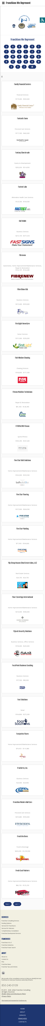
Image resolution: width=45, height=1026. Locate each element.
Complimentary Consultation (10, 931)
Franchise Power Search (9, 947)
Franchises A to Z (7, 942)
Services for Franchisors (9, 926)
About (22, 1012)
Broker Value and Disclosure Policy (14, 994)
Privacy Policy (6, 996)
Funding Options (6, 923)
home (22, 1009)
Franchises (22, 1018)
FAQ (3, 962)
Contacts (22, 1022)
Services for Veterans (8, 928)
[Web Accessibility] (42, 20)
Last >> (17, 904)
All (32, 67)
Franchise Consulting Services (10, 921)
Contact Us (5, 959)
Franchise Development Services (11, 933)
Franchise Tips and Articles (9, 967)
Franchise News (6, 964)
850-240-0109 (10, 985)
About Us (4, 957)
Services (22, 1015)
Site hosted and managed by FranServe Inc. (14, 1000)
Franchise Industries (7, 945)
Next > (7, 904)
